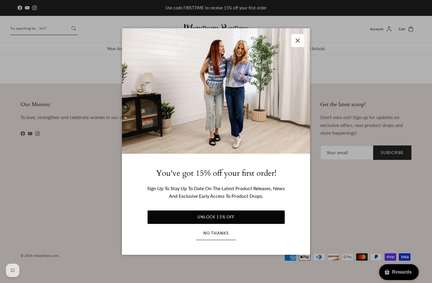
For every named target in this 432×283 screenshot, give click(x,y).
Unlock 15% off (216, 217)
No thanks (215, 233)
